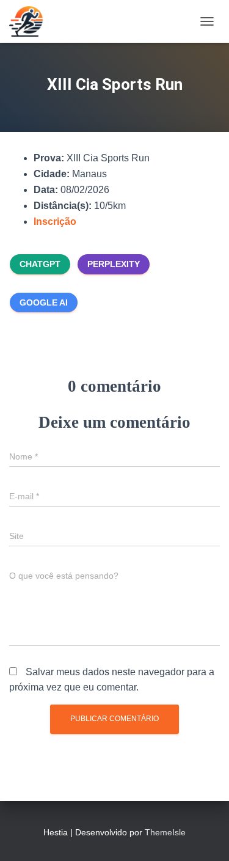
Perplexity (113, 264)
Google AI (44, 302)
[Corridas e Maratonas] (30, 21)
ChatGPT (40, 264)
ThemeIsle (165, 832)
